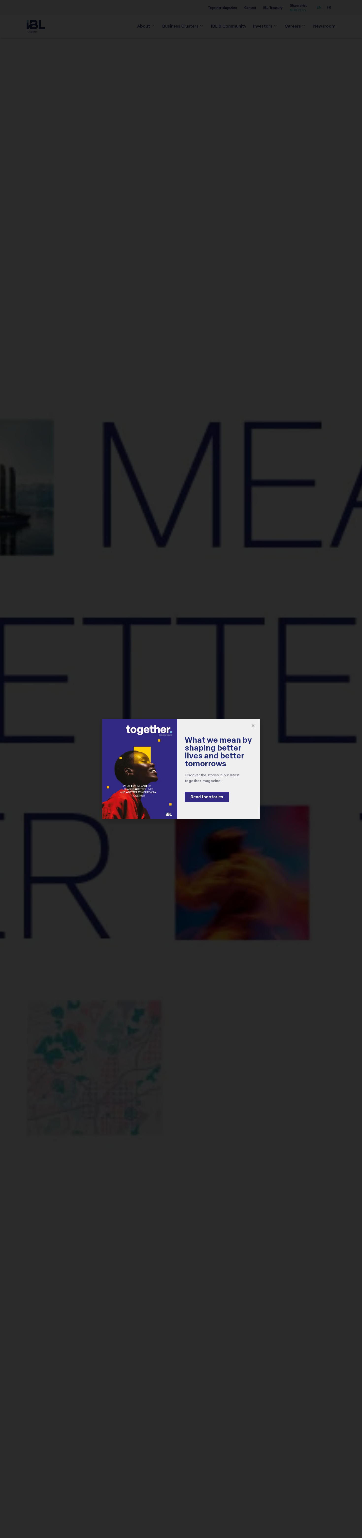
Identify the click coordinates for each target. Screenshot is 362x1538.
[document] (181, 769)
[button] (253, 725)
